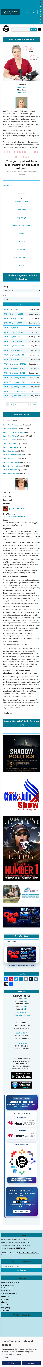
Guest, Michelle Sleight (11, 429)
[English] (41, 1)
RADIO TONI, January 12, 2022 (15, 387)
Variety (21, 265)
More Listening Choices (21, 1015)
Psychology (21, 218)
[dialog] (21, 1352)
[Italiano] (41, 11)
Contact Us (4, 1305)
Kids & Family (21, 210)
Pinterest (22, 516)
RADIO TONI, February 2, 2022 (14, 373)
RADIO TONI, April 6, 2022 (13, 341)
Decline (11, 1363)
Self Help (21, 241)
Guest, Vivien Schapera (11, 425)
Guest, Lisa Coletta (9, 440)
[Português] (41, 14)
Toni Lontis (21, 92)
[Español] (41, 19)
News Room (5, 1296)
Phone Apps (5, 1299)
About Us (4, 1302)
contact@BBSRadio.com (19, 1248)
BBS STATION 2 (21, 1043)
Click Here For (21, 1013)
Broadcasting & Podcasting (10, 1282)
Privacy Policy (5, 1308)
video (26, 1006)
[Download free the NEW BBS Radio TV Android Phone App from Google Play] (21, 1076)
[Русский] (41, 17)
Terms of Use (5, 1310)
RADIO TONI (21, 87)
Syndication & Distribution (9, 1293)
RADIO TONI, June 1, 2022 (13, 309)
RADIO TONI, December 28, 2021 (15, 391)
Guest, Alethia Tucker (10, 458)
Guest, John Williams (10, 436)
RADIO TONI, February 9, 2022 (14, 368)
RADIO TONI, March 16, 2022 (14, 355)
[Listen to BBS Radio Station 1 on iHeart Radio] (21, 1123)
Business (21, 194)
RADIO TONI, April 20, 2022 (13, 332)
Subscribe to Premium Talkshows (11, 12)
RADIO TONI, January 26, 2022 (15, 378)
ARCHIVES (7, 185)
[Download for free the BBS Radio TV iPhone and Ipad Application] (21, 1085)
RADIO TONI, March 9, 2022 (13, 359)
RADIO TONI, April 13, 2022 (13, 337)
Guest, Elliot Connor (10, 443)
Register (27, 12)
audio (26, 999)
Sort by (5, 287)
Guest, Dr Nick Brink (10, 470)
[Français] (41, 6)
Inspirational (21, 249)
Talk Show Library (6, 1288)
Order (5, 295)
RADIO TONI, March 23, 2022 (14, 350)
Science (21, 233)
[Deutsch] (41, 9)
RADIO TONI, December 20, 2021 (15, 396)
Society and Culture (21, 257)
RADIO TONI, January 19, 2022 (15, 382)
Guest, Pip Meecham (10, 447)
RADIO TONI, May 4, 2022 (13, 323)
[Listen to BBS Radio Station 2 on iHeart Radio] (21, 1135)
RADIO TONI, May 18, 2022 (13, 318)
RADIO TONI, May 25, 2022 (13, 314)
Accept (31, 1363)
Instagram (15, 516)
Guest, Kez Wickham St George (14, 432)
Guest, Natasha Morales (11, 473)
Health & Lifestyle (21, 202)
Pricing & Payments (7, 1285)
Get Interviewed (6, 1291)
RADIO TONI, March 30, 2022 (14, 346)
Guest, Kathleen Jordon (11, 462)
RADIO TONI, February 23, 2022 (15, 364)
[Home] (6, 29)
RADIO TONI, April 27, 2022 (13, 328)
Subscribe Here (22, 1211)
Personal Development (21, 225)
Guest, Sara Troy (9, 451)
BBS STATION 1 (21, 1033)
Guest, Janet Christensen (12, 455)
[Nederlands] (41, 4)
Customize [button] (6, 1358)
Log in (34, 12)
